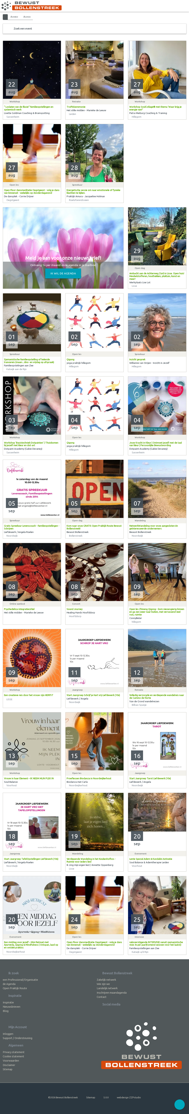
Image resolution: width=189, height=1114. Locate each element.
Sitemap (7, 1069)
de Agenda (9, 983)
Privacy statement (14, 1052)
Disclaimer (9, 1065)
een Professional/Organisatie (20, 979)
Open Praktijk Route (15, 988)
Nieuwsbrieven (11, 1006)
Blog (5, 1010)
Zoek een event (23, 28)
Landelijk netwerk (107, 988)
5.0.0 (106, 1097)
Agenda (27, 16)
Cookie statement (13, 1056)
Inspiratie (8, 1002)
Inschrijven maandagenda (112, 992)
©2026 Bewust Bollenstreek (63, 1097)
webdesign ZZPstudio (129, 1097)
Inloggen (8, 1033)
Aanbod (14, 16)
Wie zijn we (103, 983)
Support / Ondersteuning (17, 1038)
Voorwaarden (11, 1060)
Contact (101, 996)
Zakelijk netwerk (106, 979)
